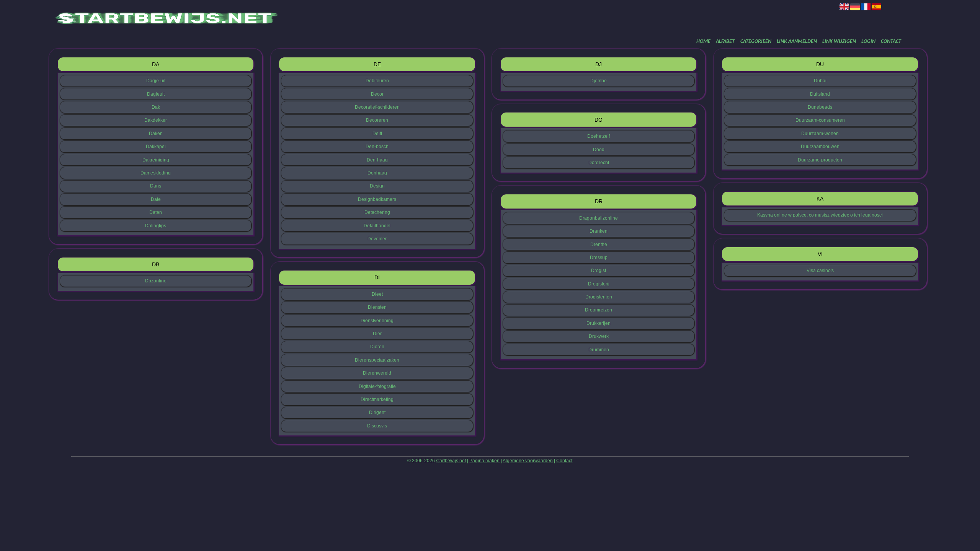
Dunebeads (820, 107)
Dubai (820, 80)
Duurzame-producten (820, 160)
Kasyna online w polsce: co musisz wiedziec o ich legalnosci (820, 215)
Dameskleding (155, 173)
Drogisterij (598, 284)
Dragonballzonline (598, 218)
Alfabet (725, 41)
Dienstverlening (377, 320)
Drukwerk (599, 336)
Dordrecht (598, 162)
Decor (377, 94)
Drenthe (598, 244)
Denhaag (377, 173)
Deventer (377, 238)
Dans (155, 186)
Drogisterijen (598, 297)
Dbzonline (156, 281)
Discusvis (377, 426)
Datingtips (155, 225)
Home (703, 41)
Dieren (377, 346)
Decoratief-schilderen (377, 107)
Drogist (598, 270)
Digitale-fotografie (377, 386)
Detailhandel (377, 225)
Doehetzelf (598, 136)
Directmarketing (377, 399)
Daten (155, 212)
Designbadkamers (377, 199)
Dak (156, 107)
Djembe (598, 80)
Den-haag (377, 160)
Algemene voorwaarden (528, 460)
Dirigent (377, 412)
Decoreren (377, 120)
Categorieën (755, 41)
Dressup (599, 257)
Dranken (599, 231)
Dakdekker (155, 120)
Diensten (377, 307)
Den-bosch (377, 146)
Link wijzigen (839, 41)
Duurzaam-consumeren (820, 120)
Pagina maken (484, 460)
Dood (598, 149)
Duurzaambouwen (820, 146)
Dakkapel (156, 146)
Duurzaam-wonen (820, 133)
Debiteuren (377, 80)
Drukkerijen (598, 323)
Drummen (598, 349)
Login (868, 41)
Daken (156, 133)
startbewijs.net (451, 460)
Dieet (377, 294)
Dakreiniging (155, 160)
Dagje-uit (155, 80)
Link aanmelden (797, 41)
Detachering (377, 212)
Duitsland (820, 94)
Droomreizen (598, 310)
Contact (891, 41)
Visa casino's (820, 270)
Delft (377, 133)
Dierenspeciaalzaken (377, 360)
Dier (377, 333)
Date (156, 199)
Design (377, 186)
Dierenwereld (377, 373)
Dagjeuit (156, 94)
